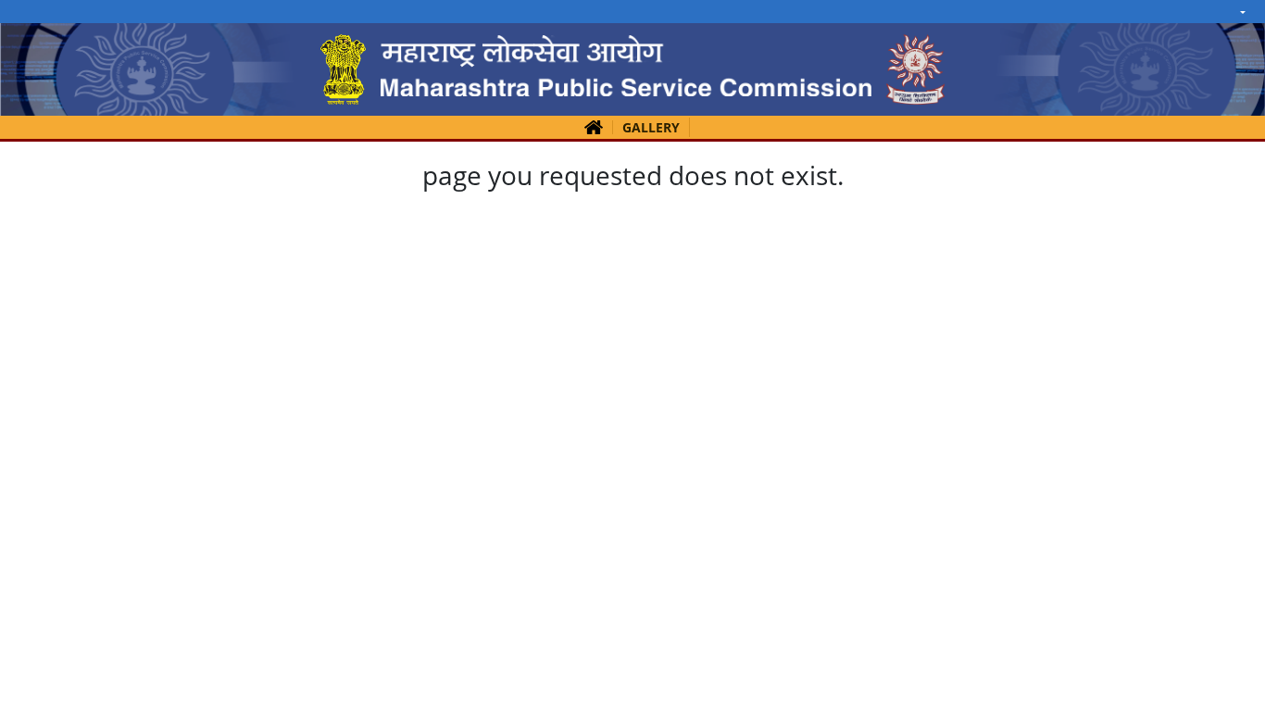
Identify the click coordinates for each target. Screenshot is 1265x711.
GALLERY (651, 127)
